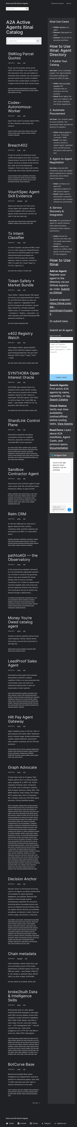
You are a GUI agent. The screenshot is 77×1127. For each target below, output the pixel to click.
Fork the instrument (25, 601)
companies (30, 539)
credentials (25, 175)
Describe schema (19, 541)
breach (20, 175)
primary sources (12, 133)
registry (16, 363)
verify (15, 1054)
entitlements (16, 753)
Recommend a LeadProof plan (30, 701)
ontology (30, 603)
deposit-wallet (33, 813)
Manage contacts (28, 543)
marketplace (28, 935)
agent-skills (11, 221)
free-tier (17, 1042)
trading (20, 859)
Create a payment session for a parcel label (25, 88)
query (9, 853)
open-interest (24, 410)
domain (14, 1040)
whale (16, 866)
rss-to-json (13, 1048)
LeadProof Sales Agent (22, 663)
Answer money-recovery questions (17, 649)
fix (24, 497)
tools (9, 943)
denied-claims (11, 650)
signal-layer (18, 855)
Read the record (17, 605)
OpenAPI (30, 699)
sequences (23, 545)
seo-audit (36, 1048)
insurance (34, 933)
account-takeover (12, 175)
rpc (19, 981)
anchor (10, 923)
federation (10, 601)
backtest (15, 811)
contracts (34, 447)
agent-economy (18, 809)
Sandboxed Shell (12, 503)
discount (34, 495)
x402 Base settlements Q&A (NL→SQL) (27, 868)
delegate (24, 495)
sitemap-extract (17, 1050)
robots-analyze (34, 1046)
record (23, 605)
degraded (19, 201)
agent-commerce (12, 1089)
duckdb (18, 815)
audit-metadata (31, 923)
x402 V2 (20, 757)
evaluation (32, 599)
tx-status (31, 1052)
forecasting (17, 601)
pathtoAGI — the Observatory (23, 557)
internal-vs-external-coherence (16, 935)
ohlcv (18, 835)
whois (25, 1054)
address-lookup (23, 805)
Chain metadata (22, 954)
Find (62, 32)
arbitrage (10, 811)
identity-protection (26, 177)
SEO (32, 1048)
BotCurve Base (21, 1064)
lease (27, 455)
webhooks (29, 545)
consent (19, 695)
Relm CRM (17, 514)
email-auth (30, 1040)
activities (10, 539)
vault (19, 864)
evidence (27, 131)
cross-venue (15, 813)
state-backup (25, 941)
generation (28, 497)
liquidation (17, 833)
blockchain (32, 811)
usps (20, 92)
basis (27, 811)
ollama (15, 501)
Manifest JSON (55, 341)
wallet (27, 864)
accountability (11, 919)
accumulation (15, 805)
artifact (10, 493)
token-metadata (22, 1052)
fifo (32, 815)
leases (31, 455)
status (12, 459)
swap (21, 857)
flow (27, 817)
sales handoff (14, 705)
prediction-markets (23, 851)
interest (12, 410)
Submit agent (61, 377)
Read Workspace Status (29, 457)
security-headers (25, 1048)
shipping (13, 92)
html (30, 1042)
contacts (35, 539)
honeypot (25, 821)
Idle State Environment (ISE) (23, 933)
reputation (26, 853)
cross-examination (13, 599)
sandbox (32, 501)
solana (32, 755)
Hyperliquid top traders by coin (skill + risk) (26, 827)
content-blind (16, 925)
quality (18, 133)
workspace (21, 459)
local (31, 499)
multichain (25, 1044)
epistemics (25, 599)
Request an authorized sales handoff (22, 703)
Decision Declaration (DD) (26, 927)
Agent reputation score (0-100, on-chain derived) (21, 807)
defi (28, 813)
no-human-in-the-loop (21, 603)
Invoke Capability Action (19, 455)
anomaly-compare (17, 923)
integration (36, 697)
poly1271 (16, 839)
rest (37, 457)
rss (8, 1048)
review (27, 501)
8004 (9, 805)
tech (37, 1050)
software (33, 133)
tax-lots (26, 857)
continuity (22, 925)
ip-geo (9, 1044)
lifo (9, 833)
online (18, 63)
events (32, 541)
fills (34, 815)
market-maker (29, 833)
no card (25, 699)
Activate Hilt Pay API (13, 749)
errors (35, 449)
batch (20, 493)
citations (15, 131)
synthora (19, 270)
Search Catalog (59, 399)
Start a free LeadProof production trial (28, 705)
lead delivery (11, 699)
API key (24, 749)
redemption (20, 853)
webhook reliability (13, 707)
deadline (26, 1089)
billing (16, 447)
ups (17, 92)
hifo (22, 821)
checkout (10, 88)
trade (28, 943)
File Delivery (19, 497)
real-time (14, 853)
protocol (37, 851)
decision (16, 927)
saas (9, 705)
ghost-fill (35, 819)
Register (63, 27)
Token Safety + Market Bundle (21, 283)
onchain (19, 837)
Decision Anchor (22, 879)
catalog (31, 751)
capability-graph (26, 447)
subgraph (17, 857)
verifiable (23, 864)
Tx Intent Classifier (16, 235)
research (23, 133)
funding (31, 817)
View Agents (65, 423)
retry (9, 459)
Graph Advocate (22, 767)
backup (10, 925)
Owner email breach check (15, 179)
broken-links (26, 1038)
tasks (16, 459)
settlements (11, 855)
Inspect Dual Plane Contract (22, 453)
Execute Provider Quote (14, 451)
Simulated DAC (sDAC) (28, 939)
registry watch (22, 363)
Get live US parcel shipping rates (20, 90)
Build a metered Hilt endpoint (20, 751)
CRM (9, 541)
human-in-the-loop (19, 499)
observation (11, 937)
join (22, 831)
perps (35, 837)
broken (21, 1038)
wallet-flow (33, 864)
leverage (36, 831)
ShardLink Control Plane (24, 423)
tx (22, 270)
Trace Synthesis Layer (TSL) (18, 943)
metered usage (24, 753)
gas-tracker (26, 1042)
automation (15, 493)
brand (9, 1038)
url (35, 1052)
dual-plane (31, 449)
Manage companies (18, 543)
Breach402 (17, 145)
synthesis (10, 135)
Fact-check (34, 131)
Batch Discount (26, 493)
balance (20, 811)
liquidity (23, 833)
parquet (31, 837)
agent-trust (26, 809)
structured (24, 1050)
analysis (10, 131)
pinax (9, 839)
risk (30, 853)
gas (21, 1042)
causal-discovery (29, 597)
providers (19, 457)
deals (12, 541)
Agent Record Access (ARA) (31, 919)
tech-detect (11, 1052)
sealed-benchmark (21, 607)
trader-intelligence (13, 859)
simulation (10, 941)
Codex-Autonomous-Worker (20, 107)
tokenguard (22, 323)
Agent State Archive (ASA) (15, 921)
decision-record (25, 929)
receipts (23, 755)
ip (38, 1042)
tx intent (26, 270)
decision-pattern (16, 929)
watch (33, 363)
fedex (9, 90)
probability (32, 851)
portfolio (10, 851)
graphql (18, 821)
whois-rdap (31, 1054)
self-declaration (17, 939)
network (16, 981)
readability (11, 1046)
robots (28, 1046)
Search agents (64, 132)
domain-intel (20, 1040)
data (32, 1038)
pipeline (13, 545)
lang (13, 1044)
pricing (19, 501)
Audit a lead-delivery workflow (19, 693)
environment (11, 931)
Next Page (36, 1103)
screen (33, 853)
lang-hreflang (18, 1044)
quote (14, 1093)
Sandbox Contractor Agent (23, 471)
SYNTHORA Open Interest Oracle (23, 375)
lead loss (17, 699)
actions (12, 447)
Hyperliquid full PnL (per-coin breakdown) (19, 823)
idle (15, 933)
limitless (12, 833)
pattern (16, 937)
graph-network (12, 821)
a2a (9, 270)
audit (9, 693)
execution (23, 451)
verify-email (20, 1054)
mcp (16, 457)
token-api (36, 857)
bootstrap (28, 749)
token (16, 1052)
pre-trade (15, 851)
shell (18, 503)
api (20, 749)
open (19, 410)
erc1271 (29, 815)
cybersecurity (16, 177)
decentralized (23, 813)
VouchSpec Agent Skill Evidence (24, 194)
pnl (12, 839)
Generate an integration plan (25, 697)
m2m (15, 270)
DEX (9, 815)
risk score (35, 703)
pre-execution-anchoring (25, 937)
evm (34, 1040)
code (32, 493)
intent (12, 270)
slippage (19, 1093)
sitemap (10, 1050)
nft (16, 835)
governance (30, 451)
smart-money (31, 855)
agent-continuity (26, 921)
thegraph (30, 857)
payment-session (33, 90)
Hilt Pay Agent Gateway (20, 719)
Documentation (59, 447)
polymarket (22, 839)
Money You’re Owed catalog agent (20, 622)
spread (12, 857)
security (28, 133)
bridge (20, 447)
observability (35, 935)
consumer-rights (31, 649)
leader (25, 831)
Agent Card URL (55, 336)
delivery (29, 495)
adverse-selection (33, 805)
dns (34, 1038)
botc (22, 1089)
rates (9, 92)
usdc (28, 223)
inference (27, 499)
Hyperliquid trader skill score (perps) (17, 829)
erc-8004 (23, 815)
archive (24, 923)
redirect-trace (22, 1046)
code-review (21, 131)
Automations (23, 539)
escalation (10, 497)
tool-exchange (33, 941)
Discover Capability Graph (15, 449)
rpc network (24, 981)
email (25, 1040)
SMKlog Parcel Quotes (21, 56)
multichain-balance (34, 1044)
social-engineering (25, 181)
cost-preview (29, 925)
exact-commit (22, 223)
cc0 (36, 597)
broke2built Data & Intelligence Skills (22, 996)
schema (18, 545)
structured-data (32, 1050)
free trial (15, 697)
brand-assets (15, 1038)
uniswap (25, 859)
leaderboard (31, 831)
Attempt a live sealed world (17, 597)
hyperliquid (32, 821)
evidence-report (19, 931)
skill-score (24, 855)
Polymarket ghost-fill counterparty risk (27, 843)
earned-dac (33, 929)
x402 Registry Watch (20, 335)
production (19, 701)
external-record (28, 931)
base (16, 221)
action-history (19, 919)
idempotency (11, 453)
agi (9, 597)
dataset (20, 599)
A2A (24, 63)
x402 (31, 223)
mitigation (33, 177)
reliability (10, 703)
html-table (35, 1042)
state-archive (17, 941)
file (15, 497)
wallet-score (11, 866)
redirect (16, 1046)
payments (17, 755)
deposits (18, 650)
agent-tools (35, 921)
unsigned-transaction (31, 1093)
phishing (25, 179)
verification (16, 135)
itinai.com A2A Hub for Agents (17, 3)
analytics (31, 809)
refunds (23, 650)
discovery (25, 449)
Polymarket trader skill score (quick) (26, 849)
